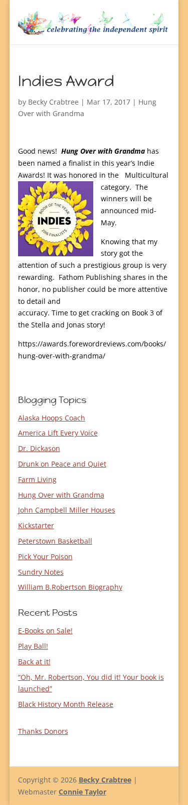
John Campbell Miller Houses (66, 510)
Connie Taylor (82, 791)
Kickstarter (36, 525)
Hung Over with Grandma (61, 495)
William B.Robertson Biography (70, 587)
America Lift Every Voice (58, 433)
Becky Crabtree (53, 102)
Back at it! (34, 661)
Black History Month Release (65, 704)
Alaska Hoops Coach (51, 418)
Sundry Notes (41, 572)
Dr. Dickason (39, 448)
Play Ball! (33, 646)
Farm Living (37, 479)
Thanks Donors (43, 731)
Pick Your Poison (45, 556)
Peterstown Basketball (55, 541)
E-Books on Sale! (45, 630)
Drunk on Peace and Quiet (62, 464)
